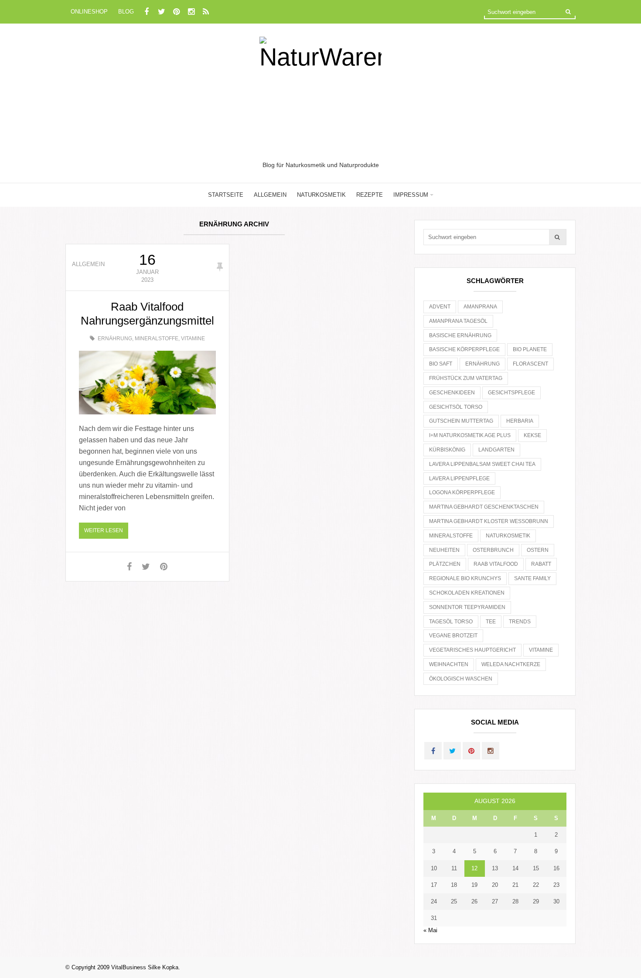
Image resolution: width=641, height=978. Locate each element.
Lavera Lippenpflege (459, 478)
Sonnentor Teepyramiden (467, 607)
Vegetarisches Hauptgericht (472, 650)
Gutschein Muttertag (461, 421)
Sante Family (532, 578)
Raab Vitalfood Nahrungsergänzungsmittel (147, 313)
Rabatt (541, 564)
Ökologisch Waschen (460, 679)
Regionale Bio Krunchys (465, 578)
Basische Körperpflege (464, 349)
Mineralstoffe (156, 338)
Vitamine (193, 338)
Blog (126, 11)
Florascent (530, 364)
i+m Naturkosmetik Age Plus (470, 435)
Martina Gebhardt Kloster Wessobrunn (488, 521)
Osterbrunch (493, 550)
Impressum (410, 194)
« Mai (430, 930)
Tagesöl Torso (451, 622)
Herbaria (519, 421)
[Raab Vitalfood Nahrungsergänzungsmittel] (147, 382)
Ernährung (115, 338)
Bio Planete (530, 349)
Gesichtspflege (511, 393)
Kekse (532, 435)
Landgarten (496, 450)
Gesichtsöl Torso (455, 407)
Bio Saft (440, 364)
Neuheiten (444, 550)
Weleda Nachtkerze (510, 664)
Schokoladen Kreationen (467, 593)
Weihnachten (448, 664)
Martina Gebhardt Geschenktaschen (484, 507)
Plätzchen (444, 564)
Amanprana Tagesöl (458, 321)
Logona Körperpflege (462, 492)
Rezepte (369, 194)
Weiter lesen (103, 530)
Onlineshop (89, 11)
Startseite (225, 194)
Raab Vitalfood (496, 564)
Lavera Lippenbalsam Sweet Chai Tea (482, 464)
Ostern (538, 550)
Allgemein (270, 194)
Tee (491, 622)
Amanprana (480, 307)
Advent (439, 307)
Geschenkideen (452, 393)
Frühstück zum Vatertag (465, 378)
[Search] (568, 11)
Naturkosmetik (321, 194)
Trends (520, 622)
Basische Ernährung (460, 335)
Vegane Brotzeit (453, 636)
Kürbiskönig (447, 450)
